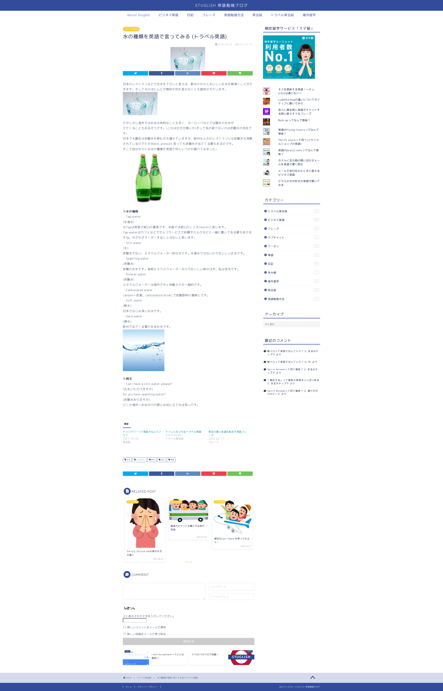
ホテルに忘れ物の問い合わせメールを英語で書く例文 (299, 162)
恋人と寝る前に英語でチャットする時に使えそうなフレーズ (299, 111)
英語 (172, 459)
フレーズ (208, 15)
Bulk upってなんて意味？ (294, 120)
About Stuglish (138, 15)
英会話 (257, 15)
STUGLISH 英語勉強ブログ (221, 5)
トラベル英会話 (282, 15)
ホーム (129, 686)
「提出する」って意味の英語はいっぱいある (293, 380)
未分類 (292, 272)
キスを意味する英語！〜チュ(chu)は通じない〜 (296, 91)
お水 (128, 459)
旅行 (153, 459)
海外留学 (309, 15)
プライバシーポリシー (147, 686)
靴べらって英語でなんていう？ (285, 351)
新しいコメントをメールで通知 (146, 627)
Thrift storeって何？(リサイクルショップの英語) (298, 142)
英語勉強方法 (234, 15)
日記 (190, 15)
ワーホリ (293, 246)
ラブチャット (292, 237)
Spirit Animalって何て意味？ (285, 369)
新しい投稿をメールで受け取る (146, 634)
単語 (293, 255)
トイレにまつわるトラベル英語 (183, 431)
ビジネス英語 (168, 15)
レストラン (140, 459)
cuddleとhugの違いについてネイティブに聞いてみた (299, 101)
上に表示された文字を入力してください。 (149, 616)
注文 (162, 459)
